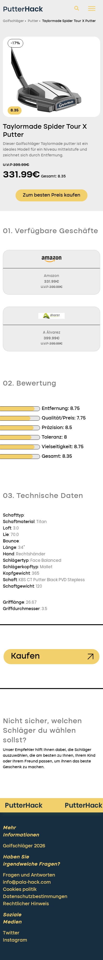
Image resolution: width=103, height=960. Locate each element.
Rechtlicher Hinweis (26, 904)
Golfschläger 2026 (24, 846)
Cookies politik (20, 889)
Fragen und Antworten (29, 875)
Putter (23, 9)
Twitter (11, 933)
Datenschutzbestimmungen (35, 896)
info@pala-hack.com (27, 882)
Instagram (15, 940)
